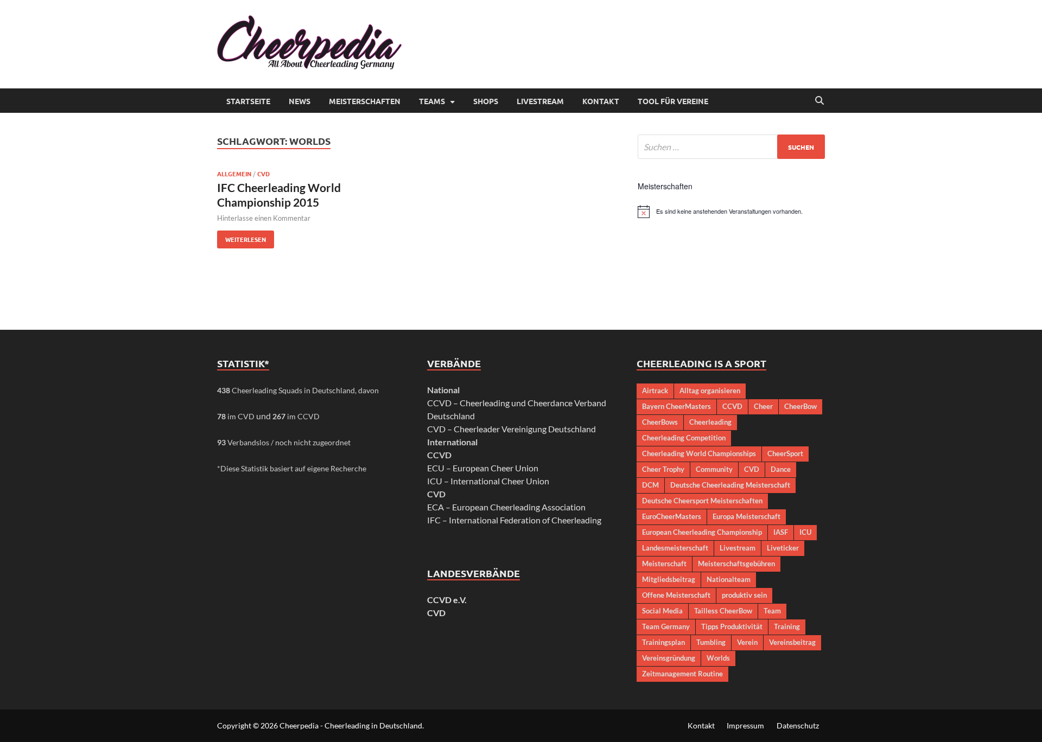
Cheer (763, 406)
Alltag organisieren (709, 390)
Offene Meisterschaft (676, 595)
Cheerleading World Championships (699, 453)
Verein (747, 642)
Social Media (662, 610)
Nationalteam (729, 579)
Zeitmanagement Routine (682, 673)
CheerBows (660, 422)
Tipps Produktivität (732, 626)
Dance (781, 469)
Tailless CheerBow (723, 610)
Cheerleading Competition (684, 437)
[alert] (731, 211)
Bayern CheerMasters (676, 406)
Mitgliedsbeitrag (668, 579)
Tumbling (711, 642)
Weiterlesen (241, 237)
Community (714, 469)
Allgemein (234, 173)
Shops (485, 101)
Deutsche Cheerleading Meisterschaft (730, 485)
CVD (263, 173)
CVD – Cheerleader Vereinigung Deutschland (511, 429)
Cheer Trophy (663, 469)
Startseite (248, 101)
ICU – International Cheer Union (488, 481)
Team (772, 610)
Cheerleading (710, 422)
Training (787, 626)
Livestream (540, 101)
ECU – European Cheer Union (482, 468)
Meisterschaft (664, 563)
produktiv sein (744, 595)
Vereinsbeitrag (792, 642)
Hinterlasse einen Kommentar (263, 218)
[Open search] (819, 100)
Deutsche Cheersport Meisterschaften (702, 500)
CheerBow (800, 406)
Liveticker (783, 547)
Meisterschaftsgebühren (736, 563)
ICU (805, 532)
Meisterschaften (365, 101)
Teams (432, 101)
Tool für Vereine (673, 101)
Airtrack (655, 390)
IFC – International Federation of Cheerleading (514, 520)
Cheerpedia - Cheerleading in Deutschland (350, 725)
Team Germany (666, 626)
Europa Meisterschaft (746, 516)
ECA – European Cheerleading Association (506, 507)
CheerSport (785, 453)
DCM (650, 485)
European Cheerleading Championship (702, 532)
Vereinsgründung (668, 658)
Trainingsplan (663, 642)
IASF (780, 532)
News (299, 101)
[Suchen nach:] (731, 147)
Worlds (718, 658)
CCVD (732, 406)
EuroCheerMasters (671, 516)
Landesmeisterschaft (675, 547)
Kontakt (600, 101)
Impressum (745, 725)
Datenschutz (798, 725)
